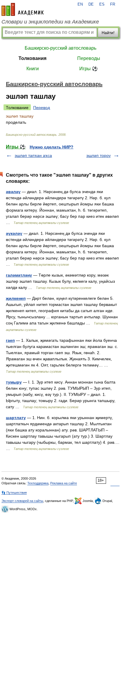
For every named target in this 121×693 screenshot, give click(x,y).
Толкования (32, 58)
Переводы (88, 58)
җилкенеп (16, 298)
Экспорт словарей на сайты (22, 501)
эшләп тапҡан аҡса (33, 155)
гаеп (10, 340)
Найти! (108, 32)
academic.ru (22, 9)
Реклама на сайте (63, 483)
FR (112, 4)
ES (102, 4)
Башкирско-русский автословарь (60, 48)
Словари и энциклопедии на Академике (50, 22)
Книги (32, 68)
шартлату (16, 417)
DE (91, 4)
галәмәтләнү (19, 275)
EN (80, 4)
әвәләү (13, 191)
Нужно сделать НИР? (51, 147)
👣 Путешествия (14, 492)
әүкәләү (14, 233)
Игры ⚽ (88, 68)
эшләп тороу (98, 155)
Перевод (41, 107)
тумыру (14, 382)
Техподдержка (37, 483)
